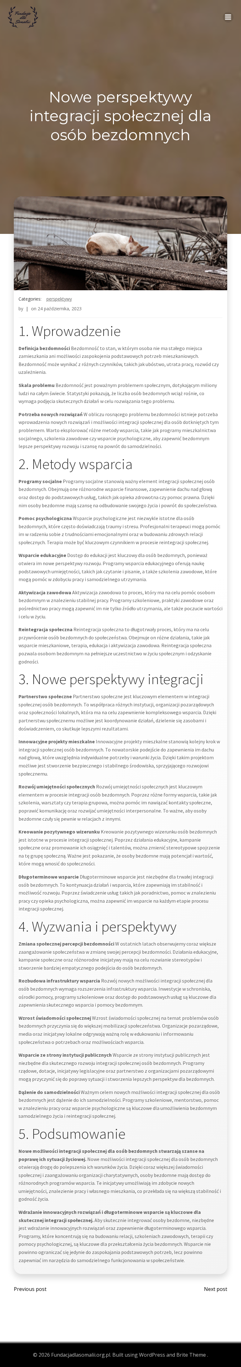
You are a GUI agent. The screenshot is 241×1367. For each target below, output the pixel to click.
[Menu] (228, 17)
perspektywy (59, 299)
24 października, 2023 (60, 309)
